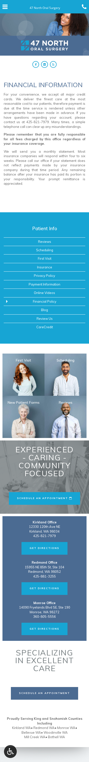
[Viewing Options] (10, 751)
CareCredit (44, 327)
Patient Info (44, 228)
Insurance (44, 267)
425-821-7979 (37, 122)
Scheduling (44, 250)
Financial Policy (44, 301)
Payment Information (44, 284)
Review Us (45, 319)
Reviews (44, 242)
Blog (44, 310)
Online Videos (44, 293)
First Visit (44, 258)
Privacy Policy (44, 276)
